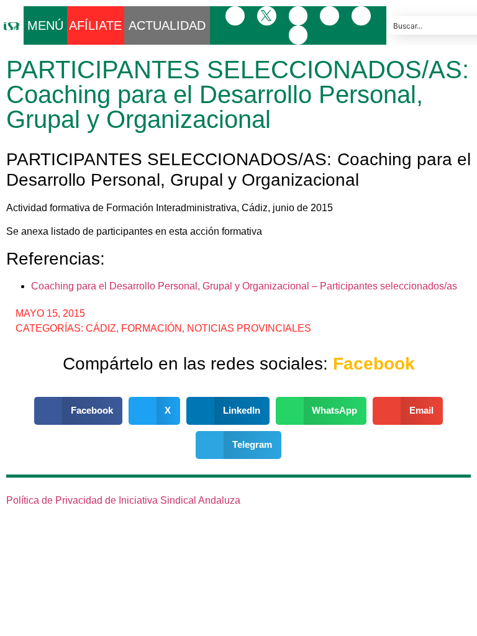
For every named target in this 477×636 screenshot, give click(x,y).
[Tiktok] (298, 35)
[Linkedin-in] (329, 15)
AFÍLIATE (95, 25)
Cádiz (101, 328)
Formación (151, 328)
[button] (78, 411)
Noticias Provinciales (249, 328)
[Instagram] (298, 15)
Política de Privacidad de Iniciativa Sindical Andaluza (123, 500)
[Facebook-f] (235, 15)
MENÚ (45, 25)
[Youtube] (361, 15)
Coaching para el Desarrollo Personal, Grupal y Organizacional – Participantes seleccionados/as (244, 286)
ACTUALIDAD (167, 25)
